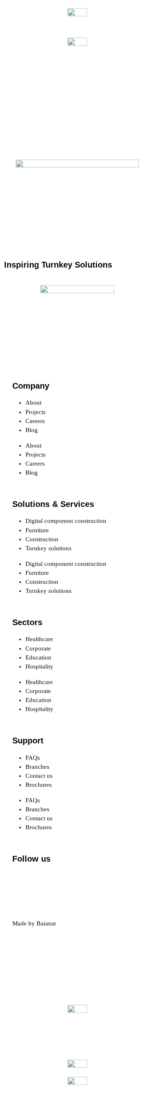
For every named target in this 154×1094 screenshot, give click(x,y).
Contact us (39, 775)
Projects (35, 412)
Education (38, 657)
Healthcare (39, 639)
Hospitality (39, 666)
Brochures (38, 784)
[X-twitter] (44, 881)
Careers (35, 421)
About (33, 402)
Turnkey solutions (48, 548)
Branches (37, 766)
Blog (31, 430)
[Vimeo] (111, 881)
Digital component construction (65, 521)
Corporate (38, 648)
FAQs (32, 757)
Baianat (46, 923)
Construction (41, 539)
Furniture (37, 530)
